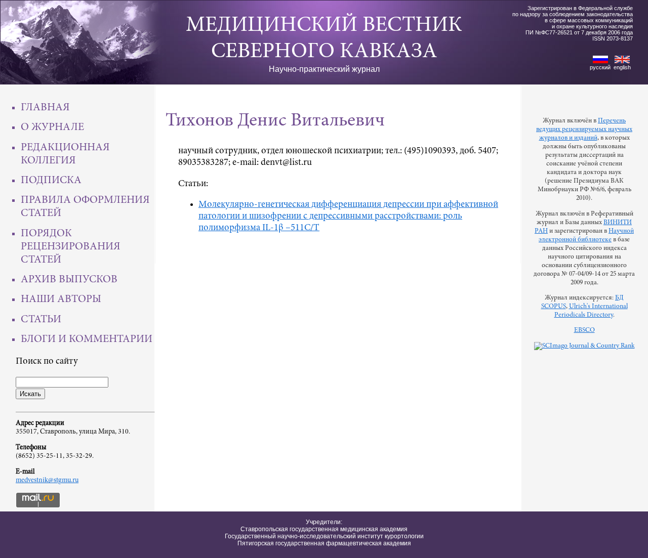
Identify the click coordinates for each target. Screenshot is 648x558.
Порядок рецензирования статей (70, 247)
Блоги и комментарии (86, 339)
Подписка (51, 180)
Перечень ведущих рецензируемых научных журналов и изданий (584, 129)
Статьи (41, 319)
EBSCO (584, 330)
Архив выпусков (69, 279)
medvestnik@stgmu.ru (47, 480)
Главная (45, 107)
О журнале (52, 127)
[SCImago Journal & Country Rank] (584, 346)
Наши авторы (61, 299)
